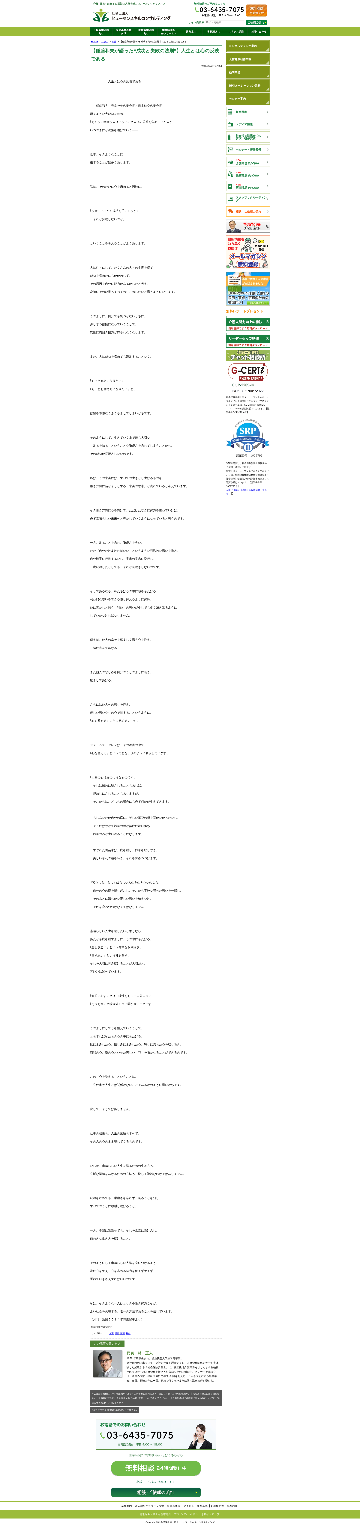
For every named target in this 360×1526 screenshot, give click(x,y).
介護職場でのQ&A (247, 162)
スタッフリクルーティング (251, 199)
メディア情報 (244, 124)
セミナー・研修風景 (248, 149)
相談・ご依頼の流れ (156, 1492)
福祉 (128, 1333)
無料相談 (232, 1505)
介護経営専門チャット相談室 (248, 355)
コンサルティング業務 (243, 45)
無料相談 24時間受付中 (156, 1468)
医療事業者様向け (146, 31)
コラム (104, 41)
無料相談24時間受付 (256, 10)
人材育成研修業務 (240, 59)
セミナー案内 (237, 98)
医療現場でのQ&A (247, 186)
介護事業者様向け (101, 31)
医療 (122, 1333)
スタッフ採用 (236, 31)
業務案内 (191, 31)
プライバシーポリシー (187, 1514)
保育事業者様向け (123, 31)
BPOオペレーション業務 (244, 85)
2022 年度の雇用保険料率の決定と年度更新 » (115, 1410)
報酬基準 (241, 112)
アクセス (188, 1505)
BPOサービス (169, 31)
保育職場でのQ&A (247, 174)
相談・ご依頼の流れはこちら (256, 22)
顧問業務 (234, 72)
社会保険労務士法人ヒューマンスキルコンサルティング (132, 13)
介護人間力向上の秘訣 (248, 323)
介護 (114, 41)
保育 (117, 1333)
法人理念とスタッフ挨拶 (149, 1505)
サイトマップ (211, 1514)
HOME (94, 41)
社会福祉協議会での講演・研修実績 (248, 137)
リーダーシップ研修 (248, 340)
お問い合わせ (259, 31)
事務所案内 (213, 31)
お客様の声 (217, 1505)
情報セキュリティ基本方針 (155, 1514)
